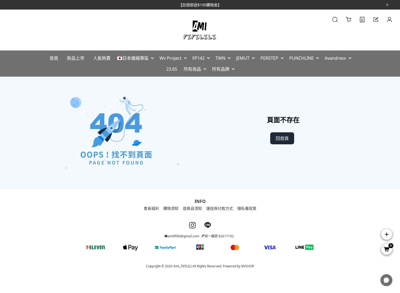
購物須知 (171, 208)
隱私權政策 (246, 208)
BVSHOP (247, 266)
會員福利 (151, 208)
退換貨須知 (192, 208)
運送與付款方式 (219, 208)
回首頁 (282, 138)
